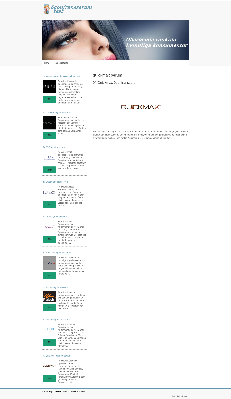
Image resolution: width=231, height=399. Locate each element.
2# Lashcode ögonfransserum (57, 112)
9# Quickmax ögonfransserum (115, 83)
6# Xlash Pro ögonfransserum (57, 253)
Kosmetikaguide (60, 63)
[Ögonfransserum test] (68, 6)
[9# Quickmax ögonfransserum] (141, 89)
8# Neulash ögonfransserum (56, 319)
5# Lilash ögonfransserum (55, 216)
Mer (50, 99)
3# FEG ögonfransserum (54, 147)
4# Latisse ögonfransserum (55, 182)
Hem (46, 63)
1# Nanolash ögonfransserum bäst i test (61, 76)
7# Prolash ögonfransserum (56, 287)
